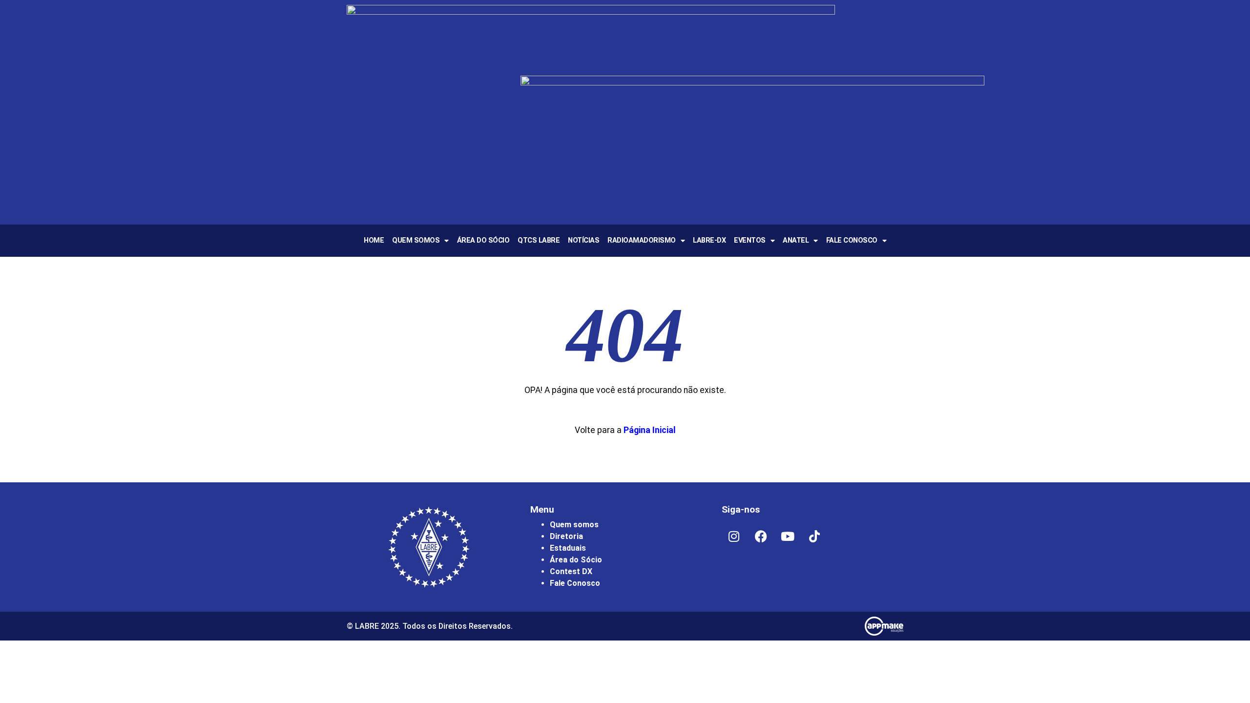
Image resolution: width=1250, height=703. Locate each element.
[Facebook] (761, 536)
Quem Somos (415, 240)
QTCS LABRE (539, 240)
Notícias (583, 240)
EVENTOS (750, 240)
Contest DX (571, 571)
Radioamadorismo (641, 240)
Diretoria (566, 536)
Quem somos (574, 524)
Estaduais (568, 548)
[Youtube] (787, 536)
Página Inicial (650, 430)
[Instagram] (734, 536)
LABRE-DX (709, 240)
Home (374, 240)
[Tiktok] (814, 536)
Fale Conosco (851, 240)
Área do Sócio (483, 240)
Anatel (796, 240)
